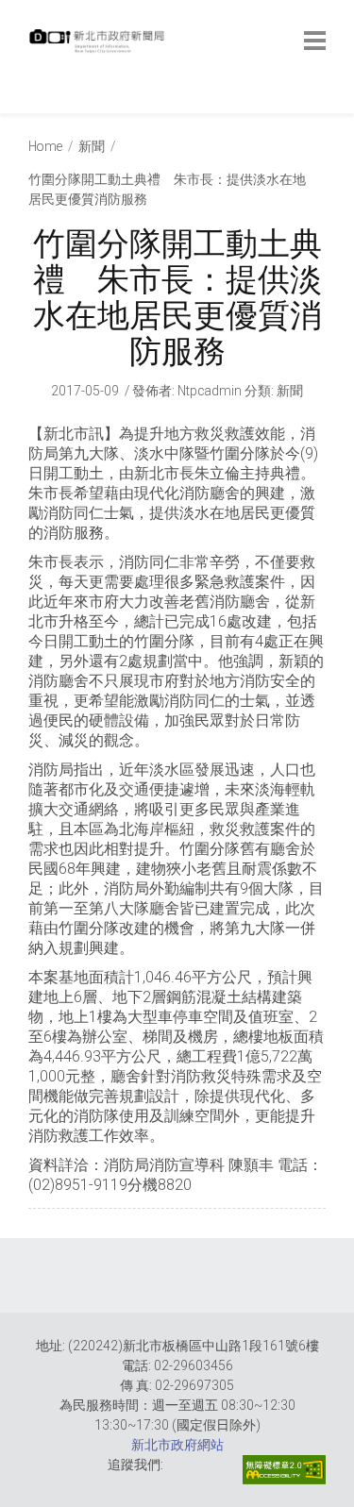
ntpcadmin (209, 390)
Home (45, 146)
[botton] (315, 40)
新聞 (91, 146)
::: (32, 103)
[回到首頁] (99, 46)
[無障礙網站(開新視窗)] (284, 1469)
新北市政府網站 (177, 1444)
